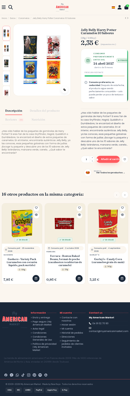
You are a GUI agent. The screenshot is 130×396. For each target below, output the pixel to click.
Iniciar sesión (69, 324)
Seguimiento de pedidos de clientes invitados (72, 344)
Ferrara (50, 251)
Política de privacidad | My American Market (44, 347)
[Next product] (127, 18)
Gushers (8, 255)
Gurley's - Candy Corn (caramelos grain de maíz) (108, 261)
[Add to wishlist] (124, 159)
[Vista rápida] (36, 215)
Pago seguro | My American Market (42, 323)
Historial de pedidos (72, 332)
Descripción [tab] (13, 110)
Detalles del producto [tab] (45, 110)
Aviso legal (38, 328)
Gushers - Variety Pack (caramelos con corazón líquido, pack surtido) (22, 262)
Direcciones (68, 336)
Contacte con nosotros (69, 319)
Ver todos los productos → (110, 172)
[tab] (14, 119)
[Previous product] (126, 18)
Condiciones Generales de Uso (42, 338)
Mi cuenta (67, 328)
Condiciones (39, 332)
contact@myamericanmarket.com (108, 331)
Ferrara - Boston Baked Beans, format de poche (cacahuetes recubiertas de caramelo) (65, 260)
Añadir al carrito (110, 159)
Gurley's (94, 255)
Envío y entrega (41, 317)
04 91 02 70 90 (100, 323)
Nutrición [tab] (38, 119)
